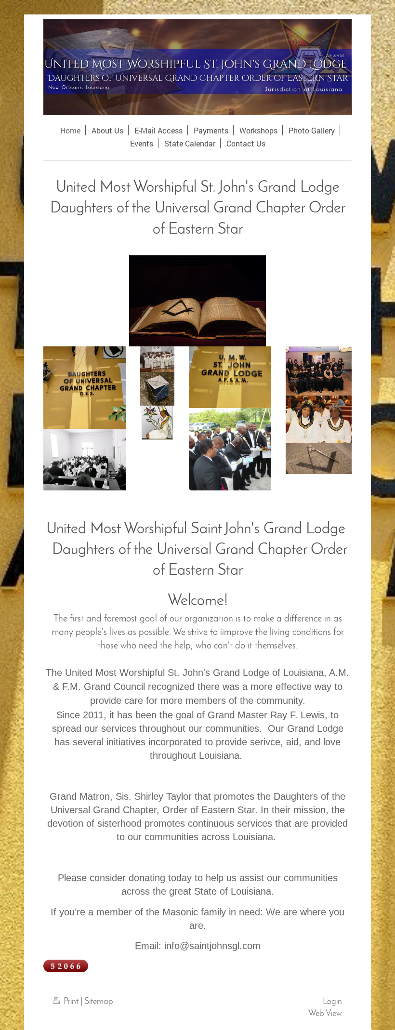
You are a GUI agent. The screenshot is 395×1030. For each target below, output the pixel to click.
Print (71, 1001)
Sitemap (98, 1001)
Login (332, 1001)
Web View (325, 1013)
